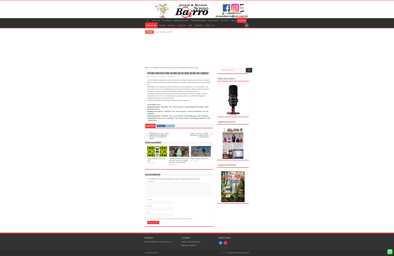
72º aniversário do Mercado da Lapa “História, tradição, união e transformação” (178, 160)
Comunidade (241, 20)
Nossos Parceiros (213, 20)
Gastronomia (171, 25)
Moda (190, 25)
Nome (149, 199)
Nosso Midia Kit (167, 20)
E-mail (149, 206)
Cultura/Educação (151, 25)
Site (148, 212)
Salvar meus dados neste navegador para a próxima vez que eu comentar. (171, 218)
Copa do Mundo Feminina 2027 (163, 32)
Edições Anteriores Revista (198, 20)
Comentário (151, 181)
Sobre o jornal (156, 20)
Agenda (233, 20)
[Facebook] (246, 2)
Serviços (207, 25)
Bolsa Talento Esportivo (199, 159)
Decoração (162, 25)
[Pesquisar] (249, 70)
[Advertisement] (197, 49)
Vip (213, 25)
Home (148, 20)
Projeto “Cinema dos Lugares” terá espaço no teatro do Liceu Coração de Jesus (199, 134)
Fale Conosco (225, 20)
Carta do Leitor (182, 25)
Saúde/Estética (198, 25)
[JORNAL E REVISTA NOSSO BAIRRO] (197, 10)
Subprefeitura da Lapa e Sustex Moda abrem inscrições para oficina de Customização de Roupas (159, 135)
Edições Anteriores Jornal (181, 20)
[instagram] (248, 2)
